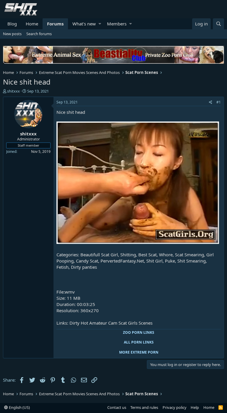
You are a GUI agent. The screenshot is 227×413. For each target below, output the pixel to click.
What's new (84, 24)
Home (32, 24)
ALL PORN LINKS (139, 342)
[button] (100, 23)
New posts (12, 33)
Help (195, 407)
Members (117, 24)
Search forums (39, 33)
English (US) (19, 407)
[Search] (218, 23)
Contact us (116, 407)
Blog (12, 24)
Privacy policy (175, 407)
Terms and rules (144, 407)
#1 (218, 102)
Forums (55, 24)
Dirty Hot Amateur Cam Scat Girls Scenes (111, 323)
